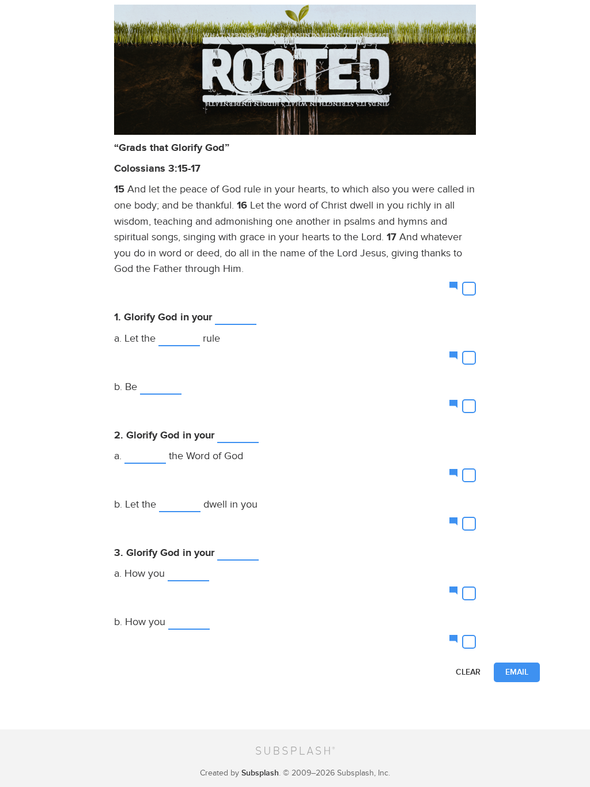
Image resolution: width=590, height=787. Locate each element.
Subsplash (260, 773)
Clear (468, 672)
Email (516, 672)
